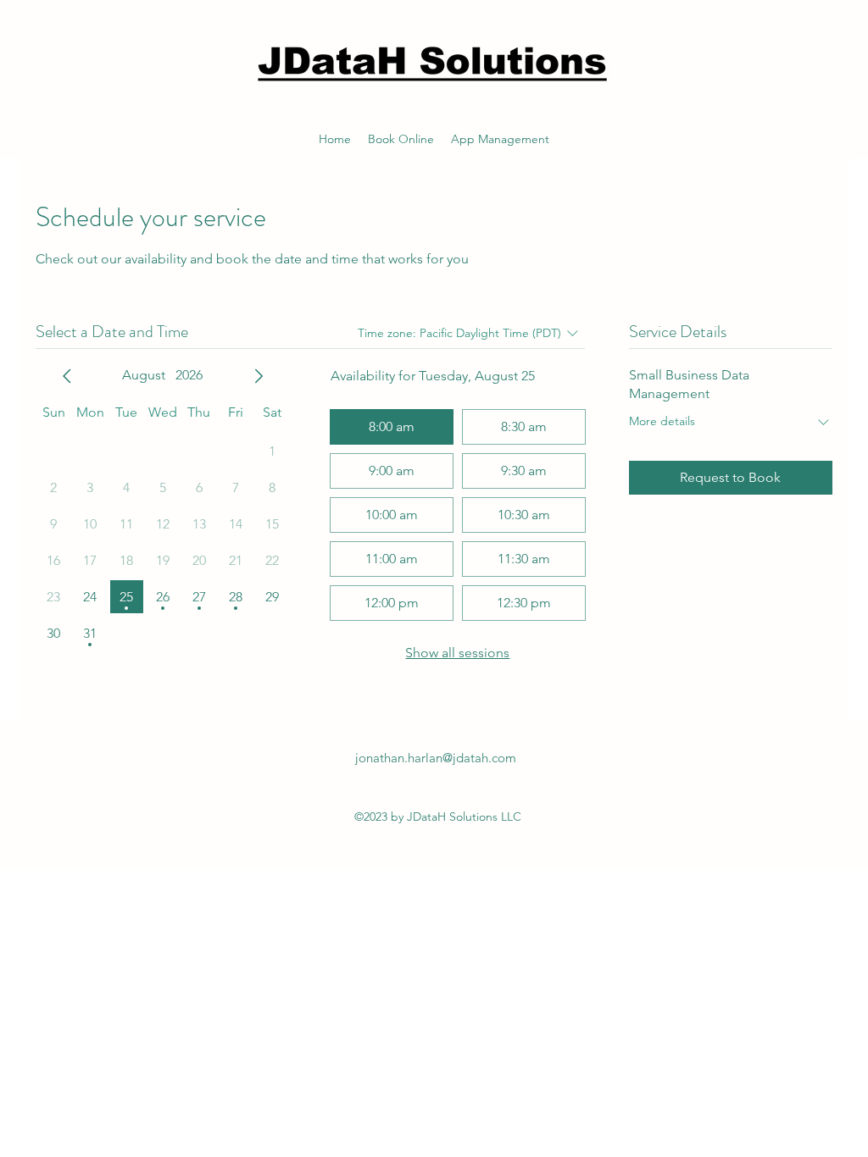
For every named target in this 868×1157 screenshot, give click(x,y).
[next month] (258, 376)
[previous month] (67, 376)
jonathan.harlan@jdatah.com (435, 758)
